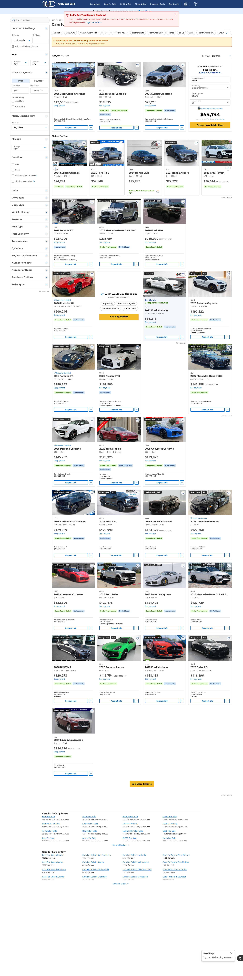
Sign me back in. (94, 22)
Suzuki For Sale (170, 823)
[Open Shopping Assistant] (240, 958)
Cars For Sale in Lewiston (174, 876)
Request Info (70, 127)
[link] (105, 114)
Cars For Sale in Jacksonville (136, 862)
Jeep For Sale (48, 838)
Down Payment (197, 93)
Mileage (17, 146)
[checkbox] (18, 101)
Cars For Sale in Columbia (175, 869)
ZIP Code (36, 35)
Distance (15, 35)
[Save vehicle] (92, 65)
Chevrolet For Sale (50, 823)
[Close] (231, 953)
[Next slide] (228, 168)
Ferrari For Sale (130, 823)
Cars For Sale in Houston (54, 869)
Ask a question (119, 316)
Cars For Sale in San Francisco (96, 855)
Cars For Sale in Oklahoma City (137, 869)
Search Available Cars (210, 125)
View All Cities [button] (119, 883)
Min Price (16, 85)
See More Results (142, 783)
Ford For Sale (48, 816)
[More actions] (91, 127)
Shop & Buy (140, 4)
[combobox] (30, 20)
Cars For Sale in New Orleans (176, 855)
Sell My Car (125, 4)
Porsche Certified (63, 300)
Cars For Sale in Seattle (93, 862)
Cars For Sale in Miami (52, 855)
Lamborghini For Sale (133, 831)
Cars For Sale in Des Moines (176, 862)
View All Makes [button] (119, 845)
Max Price (34, 85)
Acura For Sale (89, 838)
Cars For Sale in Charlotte (94, 876)
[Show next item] (181, 284)
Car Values (95, 4)
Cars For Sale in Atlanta (53, 876)
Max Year (36, 62)
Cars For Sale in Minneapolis (95, 869)
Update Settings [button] (220, 119)
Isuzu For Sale (169, 838)
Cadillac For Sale (90, 823)
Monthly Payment (198, 78)
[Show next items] (227, 33)
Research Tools (157, 4)
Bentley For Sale (130, 816)
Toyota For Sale (49, 831)
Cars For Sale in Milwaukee (135, 876)
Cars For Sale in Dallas (52, 862)
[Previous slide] (55, 168)
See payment (59, 105)
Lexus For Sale (89, 816)
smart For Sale (170, 816)
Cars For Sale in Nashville (134, 855)
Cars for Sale (110, 4)
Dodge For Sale (89, 831)
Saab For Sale (169, 831)
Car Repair (174, 4)
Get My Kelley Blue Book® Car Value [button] (211, 108)
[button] (185, 4)
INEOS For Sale (129, 838)
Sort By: (206, 55)
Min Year (17, 62)
